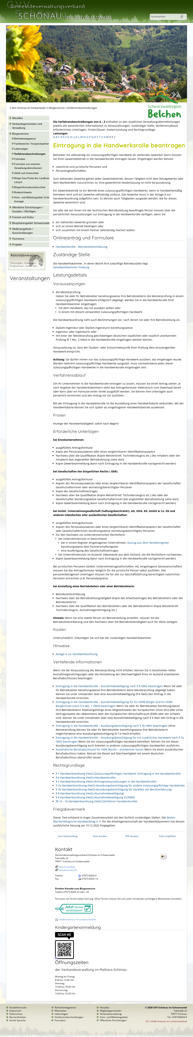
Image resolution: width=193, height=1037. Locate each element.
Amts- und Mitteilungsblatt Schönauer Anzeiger (34, 199)
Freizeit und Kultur (23, 217)
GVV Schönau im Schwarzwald (28, 108)
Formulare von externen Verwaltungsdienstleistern (28, 166)
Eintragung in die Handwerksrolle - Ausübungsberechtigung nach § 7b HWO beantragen (112, 725)
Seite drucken (100, 836)
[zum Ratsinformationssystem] (27, 269)
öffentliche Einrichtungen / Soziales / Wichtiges (27, 209)
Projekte (17, 244)
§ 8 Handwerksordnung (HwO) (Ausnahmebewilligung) (90, 793)
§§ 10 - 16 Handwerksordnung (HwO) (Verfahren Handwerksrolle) (96, 801)
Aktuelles (17, 118)
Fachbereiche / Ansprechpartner (31, 144)
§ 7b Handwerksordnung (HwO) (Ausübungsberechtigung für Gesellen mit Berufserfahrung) (114, 789)
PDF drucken (132, 836)
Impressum (15, 1010)
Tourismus (18, 238)
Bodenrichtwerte (23, 192)
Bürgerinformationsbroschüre (29, 187)
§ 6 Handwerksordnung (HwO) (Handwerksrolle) (86, 777)
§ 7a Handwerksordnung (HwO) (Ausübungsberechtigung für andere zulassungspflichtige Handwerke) (120, 785)
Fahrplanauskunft (67, 870)
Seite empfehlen (167, 836)
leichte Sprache (17, 1020)
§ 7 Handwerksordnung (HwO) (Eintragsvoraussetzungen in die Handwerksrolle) (106, 781)
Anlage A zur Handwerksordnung (77, 654)
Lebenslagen (21, 149)
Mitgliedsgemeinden (110, 1010)
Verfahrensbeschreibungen (29, 154)
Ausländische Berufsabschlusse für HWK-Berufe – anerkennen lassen (100, 749)
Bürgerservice (56, 108)
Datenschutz (16, 1014)
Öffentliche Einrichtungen (113, 1020)
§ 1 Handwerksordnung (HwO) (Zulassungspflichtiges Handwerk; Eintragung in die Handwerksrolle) (118, 773)
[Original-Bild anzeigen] (64, 958)
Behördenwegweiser (25, 138)
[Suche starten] (182, 16)
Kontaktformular (18, 1007)
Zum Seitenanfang (67, 836)
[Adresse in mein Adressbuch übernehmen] (165, 859)
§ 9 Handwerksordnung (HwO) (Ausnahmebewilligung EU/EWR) (95, 797)
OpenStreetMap (66, 866)
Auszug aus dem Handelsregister (148, 542)
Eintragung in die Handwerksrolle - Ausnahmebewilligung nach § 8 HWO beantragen (109, 686)
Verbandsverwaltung (111, 1014)
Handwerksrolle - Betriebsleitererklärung (81, 246)
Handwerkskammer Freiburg (71, 267)
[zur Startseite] (60, 21)
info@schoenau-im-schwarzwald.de (77, 919)
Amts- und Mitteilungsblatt (114, 1017)
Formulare (19, 159)
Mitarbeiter (61, 1010)
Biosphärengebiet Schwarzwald (30, 223)
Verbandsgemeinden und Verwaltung (27, 125)
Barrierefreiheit (17, 1017)
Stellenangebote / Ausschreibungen (22, 230)
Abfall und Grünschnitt (26, 173)
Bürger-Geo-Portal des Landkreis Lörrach (32, 180)
